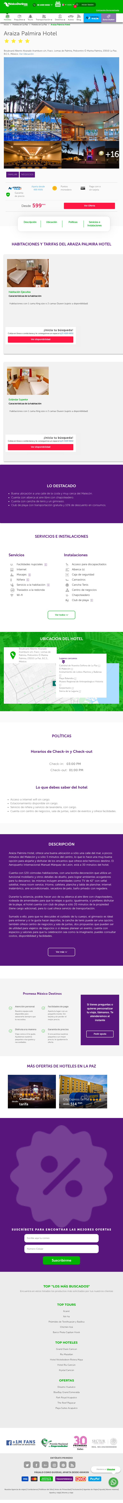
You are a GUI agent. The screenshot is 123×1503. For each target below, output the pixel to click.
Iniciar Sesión (88, 5)
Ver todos (60, 615)
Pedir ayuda (100, 1034)
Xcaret (66, 1311)
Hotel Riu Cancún (66, 1365)
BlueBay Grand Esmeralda (66, 1392)
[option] (40, 335)
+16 (112, 154)
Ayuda (102, 1489)
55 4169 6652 (67, 333)
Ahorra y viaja (67, 1493)
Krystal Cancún (66, 1370)
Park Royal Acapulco (66, 1397)
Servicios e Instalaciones (94, 224)
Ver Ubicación (26, 54)
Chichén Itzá (66, 1327)
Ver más (60, 952)
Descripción (30, 222)
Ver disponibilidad (40, 339)
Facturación (77, 1489)
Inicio (6, 25)
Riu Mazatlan (66, 1354)
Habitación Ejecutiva (20, 292)
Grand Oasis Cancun (66, 1349)
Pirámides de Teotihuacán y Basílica (66, 1321)
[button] (45, 17)
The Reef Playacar (66, 1402)
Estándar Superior (18, 399)
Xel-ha (66, 1316)
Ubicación (51, 222)
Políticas (73, 222)
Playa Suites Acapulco (66, 1408)
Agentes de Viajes (90, 1489)
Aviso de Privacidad (63, 1489)
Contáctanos (32, 1489)
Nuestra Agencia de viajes (15, 1489)
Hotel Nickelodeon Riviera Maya (66, 1359)
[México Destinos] (17, 4)
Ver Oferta (89, 205)
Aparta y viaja (55, 1493)
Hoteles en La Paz (20, 25)
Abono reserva (112, 1489)
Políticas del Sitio (46, 1489)
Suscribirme (61, 1260)
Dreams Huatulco (66, 1387)
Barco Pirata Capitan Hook (66, 1332)
